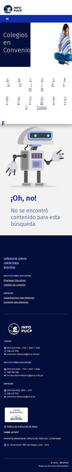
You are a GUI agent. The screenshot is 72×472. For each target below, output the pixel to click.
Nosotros (10, 267)
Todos (42, 107)
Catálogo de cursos (15, 258)
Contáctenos (11, 263)
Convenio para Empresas (16, 302)
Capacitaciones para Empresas (19, 298)
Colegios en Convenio (14, 285)
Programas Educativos (15, 280)
